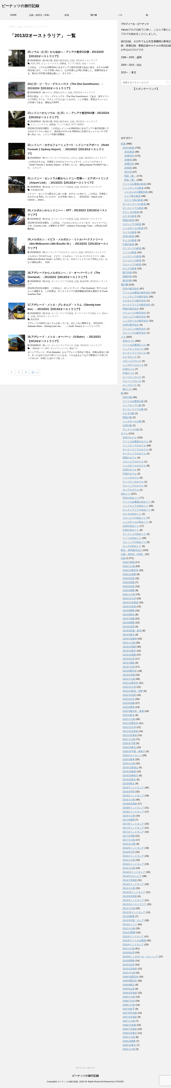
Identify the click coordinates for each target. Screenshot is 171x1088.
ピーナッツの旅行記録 (20, 6)
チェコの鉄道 (130, 240)
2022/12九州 (129, 687)
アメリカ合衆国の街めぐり (137, 501)
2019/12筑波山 (130, 767)
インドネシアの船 (132, 405)
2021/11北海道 (130, 731)
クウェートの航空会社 (134, 312)
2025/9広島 (129, 578)
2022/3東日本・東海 (133, 711)
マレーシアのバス (132, 381)
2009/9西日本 (130, 980)
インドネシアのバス (133, 349)
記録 (72, 60)
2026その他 (129, 566)
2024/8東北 (129, 614)
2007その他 (129, 1021)
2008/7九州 (129, 1000)
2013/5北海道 (130, 896)
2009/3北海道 (130, 992)
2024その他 (129, 642)
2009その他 (129, 996)
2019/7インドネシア (133, 787)
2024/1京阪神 (130, 638)
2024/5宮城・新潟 (132, 630)
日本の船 (127, 397)
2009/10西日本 (130, 976)
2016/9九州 (129, 852)
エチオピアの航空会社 (134, 300)
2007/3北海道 (130, 1017)
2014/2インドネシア (133, 884)
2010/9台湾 (129, 952)
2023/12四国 (129, 646)
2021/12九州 (129, 727)
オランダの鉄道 (131, 212)
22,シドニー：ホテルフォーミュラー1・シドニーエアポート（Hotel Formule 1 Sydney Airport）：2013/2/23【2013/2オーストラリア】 (68, 149)
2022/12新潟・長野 (133, 691)
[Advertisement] (146, 112)
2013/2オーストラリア (87, 60)
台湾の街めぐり (131, 526)
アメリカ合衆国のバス (134, 345)
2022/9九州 (129, 699)
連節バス (73, 348)
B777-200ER (77, 124)
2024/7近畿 (129, 618)
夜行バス (127, 389)
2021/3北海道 (130, 735)
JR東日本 (129, 155)
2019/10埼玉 (129, 779)
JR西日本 (129, 163)
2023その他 (129, 679)
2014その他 (129, 888)
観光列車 (84, 281)
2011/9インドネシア (133, 936)
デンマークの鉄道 (132, 248)
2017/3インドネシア (133, 827)
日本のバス (128, 341)
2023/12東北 (129, 650)
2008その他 (129, 1004)
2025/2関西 (129, 590)
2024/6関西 (129, 622)
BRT (47, 348)
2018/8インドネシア (133, 807)
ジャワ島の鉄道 (132, 196)
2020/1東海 (129, 759)
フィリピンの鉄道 (132, 260)
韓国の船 (127, 417)
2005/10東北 (129, 1045)
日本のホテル (130, 437)
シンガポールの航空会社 (135, 320)
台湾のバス (128, 369)
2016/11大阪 (129, 844)
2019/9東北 (129, 783)
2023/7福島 (129, 662)
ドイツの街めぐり (132, 538)
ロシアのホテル (131, 489)
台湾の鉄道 (128, 236)
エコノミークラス (49, 63)
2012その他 (129, 928)
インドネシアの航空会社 (135, 296)
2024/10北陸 (129, 606)
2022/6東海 (129, 707)
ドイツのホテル (131, 477)
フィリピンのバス (132, 377)
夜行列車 (127, 272)
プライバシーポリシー (85, 1068)
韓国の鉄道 (128, 220)
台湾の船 (127, 425)
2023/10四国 (129, 654)
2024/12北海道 (130, 602)
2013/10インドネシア (134, 892)
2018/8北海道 (130, 803)
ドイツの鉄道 (130, 252)
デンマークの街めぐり (134, 534)
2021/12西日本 (130, 723)
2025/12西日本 (130, 570)
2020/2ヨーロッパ (132, 755)
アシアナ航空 (74, 63)
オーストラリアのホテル (58, 158)
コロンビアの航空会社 (134, 316)
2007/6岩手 (129, 1009)
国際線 (63, 63)
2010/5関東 (129, 960)
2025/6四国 (129, 582)
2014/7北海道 (130, 880)
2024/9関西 (129, 610)
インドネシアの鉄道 (133, 188)
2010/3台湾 (129, 964)
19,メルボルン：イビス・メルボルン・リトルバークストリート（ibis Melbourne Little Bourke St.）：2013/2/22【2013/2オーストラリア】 (68, 243)
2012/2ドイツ (130, 924)
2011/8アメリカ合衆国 (134, 940)
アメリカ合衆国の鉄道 (134, 184)
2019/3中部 (129, 791)
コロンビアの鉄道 (132, 224)
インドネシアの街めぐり (135, 506)
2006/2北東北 (130, 1033)
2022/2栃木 (129, 715)
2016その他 (129, 860)
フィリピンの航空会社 (134, 328)
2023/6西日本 (130, 670)
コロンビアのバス (132, 361)
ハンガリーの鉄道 (132, 256)
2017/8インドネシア (133, 823)
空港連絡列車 (37, 190)
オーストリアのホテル (134, 453)
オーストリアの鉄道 (133, 208)
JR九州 (128, 172)
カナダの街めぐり (132, 514)
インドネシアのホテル (134, 445)
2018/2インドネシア (133, 811)
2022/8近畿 (129, 703)
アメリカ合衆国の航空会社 (137, 292)
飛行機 (93, 15)
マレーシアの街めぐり (134, 542)
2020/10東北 (129, 747)
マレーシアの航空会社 (134, 332)
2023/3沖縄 (129, 675)
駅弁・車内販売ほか (131, 550)
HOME (13, 15)
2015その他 (129, 868)
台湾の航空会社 (131, 324)
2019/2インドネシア (133, 795)
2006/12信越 (129, 1025)
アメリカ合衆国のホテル (135, 441)
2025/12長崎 (129, 574)
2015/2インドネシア (133, 864)
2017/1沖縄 (129, 835)
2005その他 (129, 1049)
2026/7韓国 (129, 562)
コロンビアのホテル (133, 461)
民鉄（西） (130, 180)
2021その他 (129, 739)
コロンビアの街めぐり (134, 518)
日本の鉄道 (128, 147)
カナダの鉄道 (130, 216)
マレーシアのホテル (133, 485)
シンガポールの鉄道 (133, 228)
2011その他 (129, 948)
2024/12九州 (129, 598)
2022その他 (129, 719)
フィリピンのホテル (133, 481)
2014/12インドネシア (134, 872)
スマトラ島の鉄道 (133, 200)
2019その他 (129, 799)
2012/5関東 (129, 916)
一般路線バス (37, 348)
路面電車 (35, 319)
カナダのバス (130, 357)
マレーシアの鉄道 (132, 264)
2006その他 (129, 1037)
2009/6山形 (129, 988)
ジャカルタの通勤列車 (136, 192)
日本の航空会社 (131, 288)
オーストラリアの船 (133, 409)
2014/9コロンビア (132, 876)
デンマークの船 (131, 429)
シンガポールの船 (132, 421)
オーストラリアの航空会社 (137, 304)
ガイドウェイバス (59, 348)
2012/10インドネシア (134, 912)
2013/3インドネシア (133, 900)
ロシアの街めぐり (132, 546)
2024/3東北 (129, 634)
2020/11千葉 (129, 743)
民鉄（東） (130, 176)
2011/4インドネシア (133, 944)
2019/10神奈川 (130, 775)
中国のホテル (130, 473)
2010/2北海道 (130, 968)
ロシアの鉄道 (130, 268)
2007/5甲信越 (130, 1013)
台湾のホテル (130, 469)
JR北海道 (129, 151)
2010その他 (129, 972)
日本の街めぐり (131, 497)
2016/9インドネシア (133, 848)
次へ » (34, 372)
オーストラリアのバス (62, 345)
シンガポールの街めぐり (135, 522)
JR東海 (128, 159)
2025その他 (129, 594)
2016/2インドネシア (133, 856)
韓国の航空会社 (61, 60)
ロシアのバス (130, 385)
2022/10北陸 (129, 695)
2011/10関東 (129, 932)
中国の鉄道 (128, 244)
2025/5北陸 (129, 586)
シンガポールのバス (133, 365)
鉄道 (67, 15)
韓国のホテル (60, 92)
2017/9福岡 (129, 819)
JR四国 (128, 167)
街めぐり (125, 493)
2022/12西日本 (130, 683)
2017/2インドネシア (133, 831)
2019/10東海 (129, 771)
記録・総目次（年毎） (40, 15)
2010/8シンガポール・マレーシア (140, 956)
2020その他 (129, 763)
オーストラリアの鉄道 (62, 187)
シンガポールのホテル (134, 465)
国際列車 (127, 276)
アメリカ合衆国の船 (133, 401)
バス (120, 15)
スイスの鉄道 (130, 232)
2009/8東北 (129, 984)
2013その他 (129, 908)
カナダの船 (128, 413)
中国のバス (128, 373)
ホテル (49, 92)
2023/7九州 (129, 666)
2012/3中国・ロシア (133, 920)
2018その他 (129, 815)
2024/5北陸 (129, 626)
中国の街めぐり (131, 530)
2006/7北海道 (130, 1029)
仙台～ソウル (88, 63)
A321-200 (35, 63)
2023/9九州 (129, 658)
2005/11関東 (129, 1041)
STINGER (119, 1081)
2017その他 (129, 840)
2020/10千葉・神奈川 (134, 751)
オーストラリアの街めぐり (87, 313)
